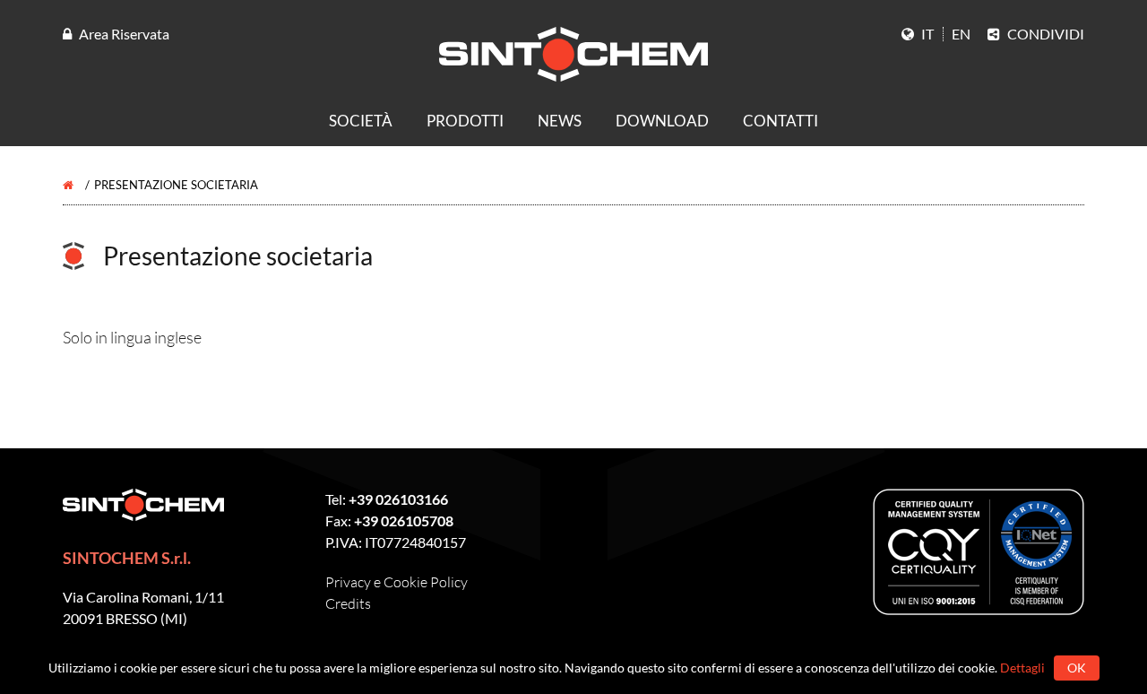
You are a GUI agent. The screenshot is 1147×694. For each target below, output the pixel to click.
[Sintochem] (708, 74)
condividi (1044, 33)
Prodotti (465, 120)
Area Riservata (124, 33)
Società (360, 120)
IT (926, 33)
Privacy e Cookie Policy (396, 582)
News (560, 120)
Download (662, 120)
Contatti (780, 120)
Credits (348, 603)
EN (961, 33)
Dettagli (1022, 667)
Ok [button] (1076, 667)
